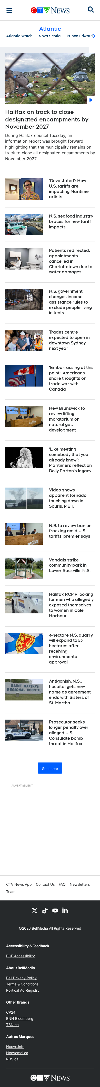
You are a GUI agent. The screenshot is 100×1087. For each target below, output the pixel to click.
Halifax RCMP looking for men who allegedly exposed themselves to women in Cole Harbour (71, 605)
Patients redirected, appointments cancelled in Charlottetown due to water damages (70, 261)
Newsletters (80, 884)
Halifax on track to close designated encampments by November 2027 (46, 119)
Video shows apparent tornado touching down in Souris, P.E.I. (67, 498)
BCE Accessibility (20, 956)
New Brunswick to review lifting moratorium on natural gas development (67, 419)
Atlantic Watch (19, 36)
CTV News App (19, 884)
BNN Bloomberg (19, 1018)
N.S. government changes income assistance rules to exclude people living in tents (70, 302)
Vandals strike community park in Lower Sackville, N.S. (70, 565)
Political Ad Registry (22, 990)
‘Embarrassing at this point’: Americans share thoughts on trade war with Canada (71, 378)
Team (10, 891)
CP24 (10, 1012)
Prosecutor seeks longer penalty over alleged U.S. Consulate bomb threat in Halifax (68, 733)
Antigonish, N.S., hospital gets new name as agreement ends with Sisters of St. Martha (70, 692)
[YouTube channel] (55, 910)
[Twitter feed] (35, 910)
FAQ (62, 884)
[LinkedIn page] (65, 910)
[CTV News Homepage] (50, 10)
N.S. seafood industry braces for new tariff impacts (71, 221)
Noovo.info (15, 1046)
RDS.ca (12, 1059)
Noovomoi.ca (17, 1053)
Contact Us (45, 884)
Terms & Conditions (22, 984)
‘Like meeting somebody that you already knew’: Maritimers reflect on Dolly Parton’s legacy (70, 460)
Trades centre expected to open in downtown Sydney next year (69, 340)
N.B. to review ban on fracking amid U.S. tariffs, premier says (70, 531)
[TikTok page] (45, 910)
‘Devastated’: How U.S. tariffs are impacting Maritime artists (69, 188)
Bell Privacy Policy (21, 978)
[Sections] (9, 10)
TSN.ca (12, 1024)
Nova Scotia (50, 36)
